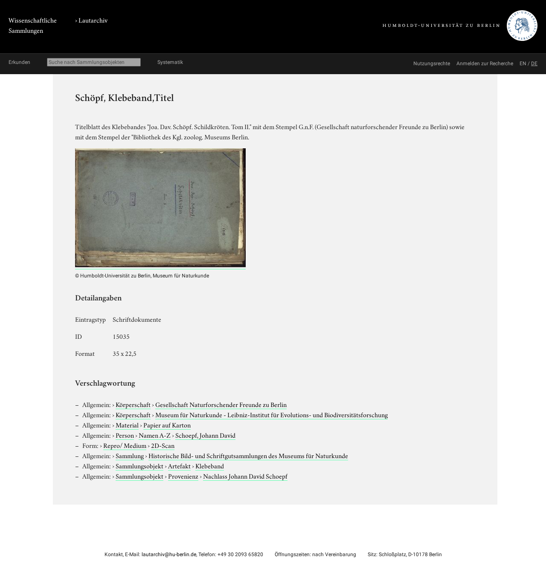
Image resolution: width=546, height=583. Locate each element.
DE (534, 63)
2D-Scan (162, 445)
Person (125, 434)
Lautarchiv (92, 19)
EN (523, 63)
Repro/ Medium (124, 445)
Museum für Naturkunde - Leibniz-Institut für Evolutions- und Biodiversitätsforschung (271, 414)
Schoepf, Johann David (205, 434)
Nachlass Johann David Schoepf (245, 475)
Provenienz (183, 475)
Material (127, 424)
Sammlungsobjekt (139, 465)
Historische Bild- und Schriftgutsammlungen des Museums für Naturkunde (248, 455)
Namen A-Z (155, 434)
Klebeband (209, 465)
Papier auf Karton (167, 424)
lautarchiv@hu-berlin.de (169, 554)
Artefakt (179, 465)
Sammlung (130, 455)
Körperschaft (133, 404)
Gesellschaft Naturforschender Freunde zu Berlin (221, 404)
